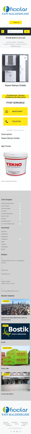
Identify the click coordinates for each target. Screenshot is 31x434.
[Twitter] (14, 431)
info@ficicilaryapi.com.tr (12, 291)
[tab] (10, 130)
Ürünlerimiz (21, 42)
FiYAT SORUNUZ (15, 102)
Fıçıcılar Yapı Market (11, 42)
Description (9, 130)
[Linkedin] (17, 431)
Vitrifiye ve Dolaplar (21, 44)
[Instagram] (20, 431)
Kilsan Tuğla (7, 348)
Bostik (5, 325)
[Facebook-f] (11, 431)
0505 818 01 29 (5, 274)
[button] (2, 31)
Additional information (18, 130)
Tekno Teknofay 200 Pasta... (9, 181)
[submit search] (27, 31)
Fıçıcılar (6, 301)
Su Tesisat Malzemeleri (9, 44)
